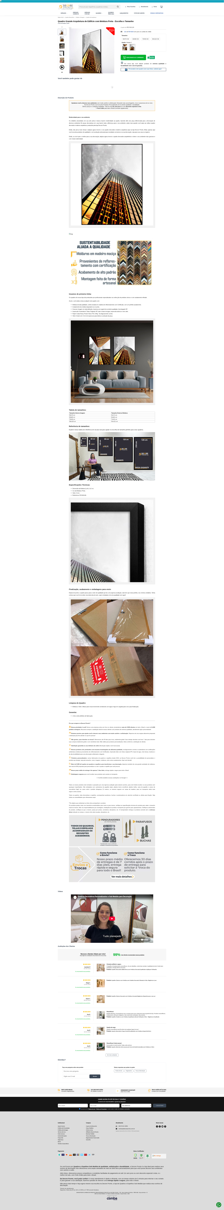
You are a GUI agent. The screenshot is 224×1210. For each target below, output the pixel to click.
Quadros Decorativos (69, 17)
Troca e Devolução (90, 1136)
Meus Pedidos (89, 1128)
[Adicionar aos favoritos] (70, 28)
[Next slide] (62, 72)
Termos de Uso (62, 1132)
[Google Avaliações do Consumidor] (159, 1156)
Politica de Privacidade (101, 1109)
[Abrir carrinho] (163, 7)
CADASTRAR (159, 1105)
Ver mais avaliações (112, 1055)
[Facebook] (157, 1127)
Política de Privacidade (63, 1128)
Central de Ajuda (62, 1136)
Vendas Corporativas (63, 1143)
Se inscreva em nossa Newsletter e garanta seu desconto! (112, 1101)
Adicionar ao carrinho (135, 57)
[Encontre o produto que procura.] (117, 7)
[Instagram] (160, 1127)
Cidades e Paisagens (80, 17)
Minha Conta (89, 1130)
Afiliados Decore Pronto (92, 1132)
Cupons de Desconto (91, 1126)
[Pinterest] (165, 1127)
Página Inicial (61, 17)
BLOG (59, 1141)
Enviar (95, 1076)
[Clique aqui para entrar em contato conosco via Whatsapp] (218, 1204)
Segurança (60, 1139)
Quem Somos (61, 1126)
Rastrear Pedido (90, 1134)
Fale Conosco (61, 1134)
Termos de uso (91, 1109)
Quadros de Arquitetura (91, 17)
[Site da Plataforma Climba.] (112, 1197)
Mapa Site (60, 1138)
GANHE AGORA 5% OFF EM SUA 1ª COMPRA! (112, 1099)
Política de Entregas (63, 1130)
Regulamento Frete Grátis (92, 1138)
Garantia (88, 1139)
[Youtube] (162, 1127)
